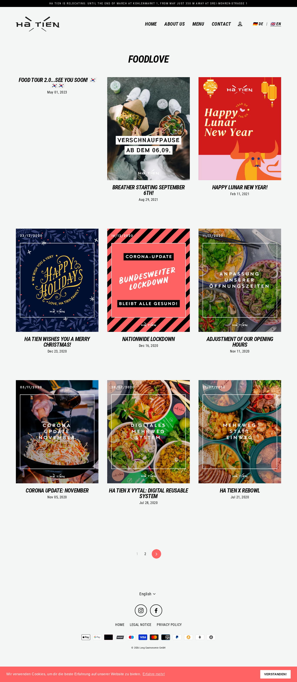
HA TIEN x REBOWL (240, 490)
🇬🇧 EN (275, 24)
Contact (221, 24)
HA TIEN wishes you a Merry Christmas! (57, 342)
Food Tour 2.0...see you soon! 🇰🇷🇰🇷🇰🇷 (57, 83)
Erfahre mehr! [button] (154, 674)
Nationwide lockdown (148, 339)
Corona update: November (57, 490)
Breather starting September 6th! (148, 190)
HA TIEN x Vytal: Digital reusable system (148, 493)
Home (151, 24)
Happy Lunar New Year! (239, 187)
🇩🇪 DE (258, 24)
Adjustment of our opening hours (240, 342)
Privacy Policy (169, 625)
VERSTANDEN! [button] (275, 674)
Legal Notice (141, 625)
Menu (198, 24)
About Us (174, 24)
